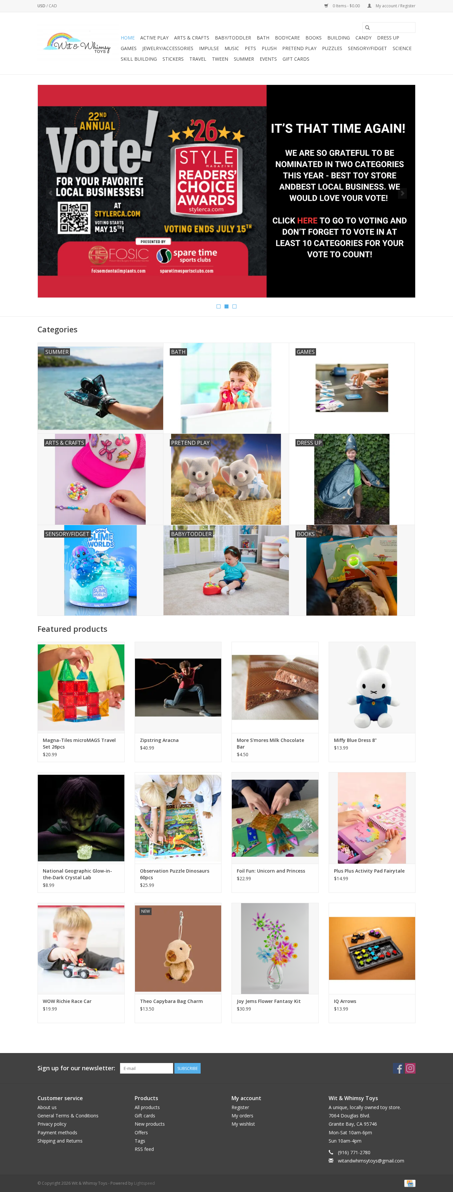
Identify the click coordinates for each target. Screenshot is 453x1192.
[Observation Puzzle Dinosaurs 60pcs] (178, 817)
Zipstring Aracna (159, 740)
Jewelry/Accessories (167, 48)
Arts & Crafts (191, 37)
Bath (263, 37)
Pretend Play (299, 48)
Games (129, 48)
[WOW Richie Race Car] (81, 948)
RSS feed (144, 1149)
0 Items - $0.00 (346, 6)
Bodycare (287, 37)
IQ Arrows (345, 1001)
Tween (220, 59)
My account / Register (395, 6)
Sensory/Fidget (367, 48)
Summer (244, 59)
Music (232, 48)
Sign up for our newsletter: (76, 1068)
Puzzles (332, 48)
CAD (53, 6)
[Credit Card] (409, 1183)
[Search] (367, 27)
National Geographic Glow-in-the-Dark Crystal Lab (77, 874)
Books (313, 37)
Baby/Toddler (233, 37)
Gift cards (296, 59)
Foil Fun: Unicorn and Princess (271, 871)
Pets (250, 48)
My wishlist (243, 1124)
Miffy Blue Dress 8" (355, 740)
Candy (363, 37)
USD (41, 6)
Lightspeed (144, 1183)
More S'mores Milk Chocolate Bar (270, 743)
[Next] (402, 193)
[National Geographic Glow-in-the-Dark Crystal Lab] (81, 817)
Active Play (154, 37)
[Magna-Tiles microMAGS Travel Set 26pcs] (81, 687)
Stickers (173, 59)
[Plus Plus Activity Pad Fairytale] (372, 817)
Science (402, 48)
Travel (197, 59)
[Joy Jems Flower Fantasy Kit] (275, 948)
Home (128, 37)
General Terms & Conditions (67, 1115)
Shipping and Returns (60, 1141)
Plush (269, 48)
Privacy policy (51, 1124)
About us (47, 1107)
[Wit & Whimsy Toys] (78, 43)
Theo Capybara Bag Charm (171, 1001)
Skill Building (139, 59)
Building (338, 37)
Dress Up (388, 37)
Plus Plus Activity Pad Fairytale (369, 871)
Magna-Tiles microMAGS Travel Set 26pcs (79, 743)
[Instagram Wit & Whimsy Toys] (410, 1068)
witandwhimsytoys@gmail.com (371, 1161)
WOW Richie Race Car (67, 1001)
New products (150, 1124)
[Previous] (50, 193)
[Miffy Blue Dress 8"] (372, 687)
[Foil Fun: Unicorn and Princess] (275, 817)
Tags (140, 1141)
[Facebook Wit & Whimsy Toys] (398, 1068)
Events (268, 59)
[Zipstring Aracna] (178, 687)
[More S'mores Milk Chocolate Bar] (275, 687)
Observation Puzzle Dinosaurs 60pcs (174, 874)
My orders (242, 1115)
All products (147, 1107)
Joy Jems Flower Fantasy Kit (269, 1001)
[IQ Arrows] (372, 948)
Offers (141, 1132)
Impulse (209, 48)
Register (240, 1107)
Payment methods (57, 1132)
